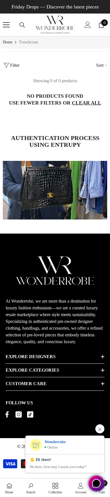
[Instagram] (19, 414)
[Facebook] (7, 414)
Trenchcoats (28, 42)
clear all (86, 103)
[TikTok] (30, 414)
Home (7, 42)
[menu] (6, 24)
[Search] (22, 25)
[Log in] (88, 25)
